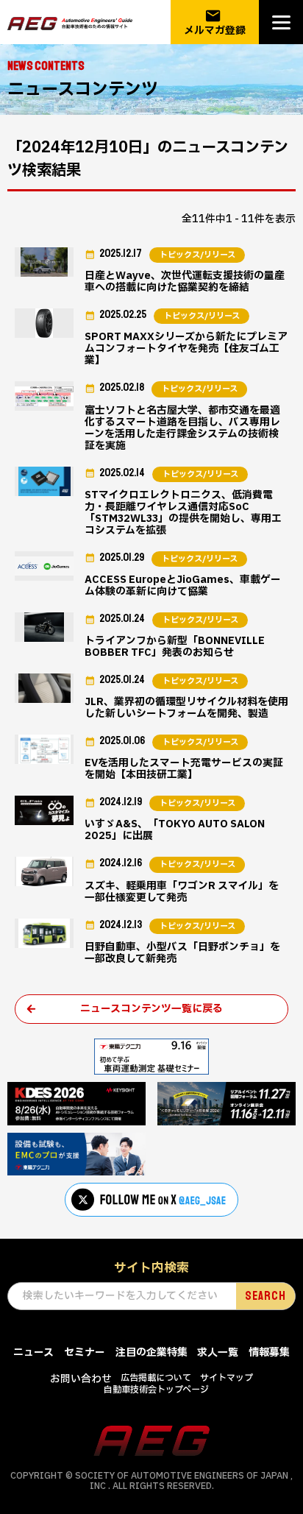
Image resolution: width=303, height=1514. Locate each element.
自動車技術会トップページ (156, 1389)
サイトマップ (226, 1377)
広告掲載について (156, 1377)
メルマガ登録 (215, 22)
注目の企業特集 (151, 1352)
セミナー (84, 1352)
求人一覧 (217, 1352)
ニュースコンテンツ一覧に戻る (151, 1008)
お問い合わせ (81, 1379)
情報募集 (269, 1352)
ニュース (33, 1352)
